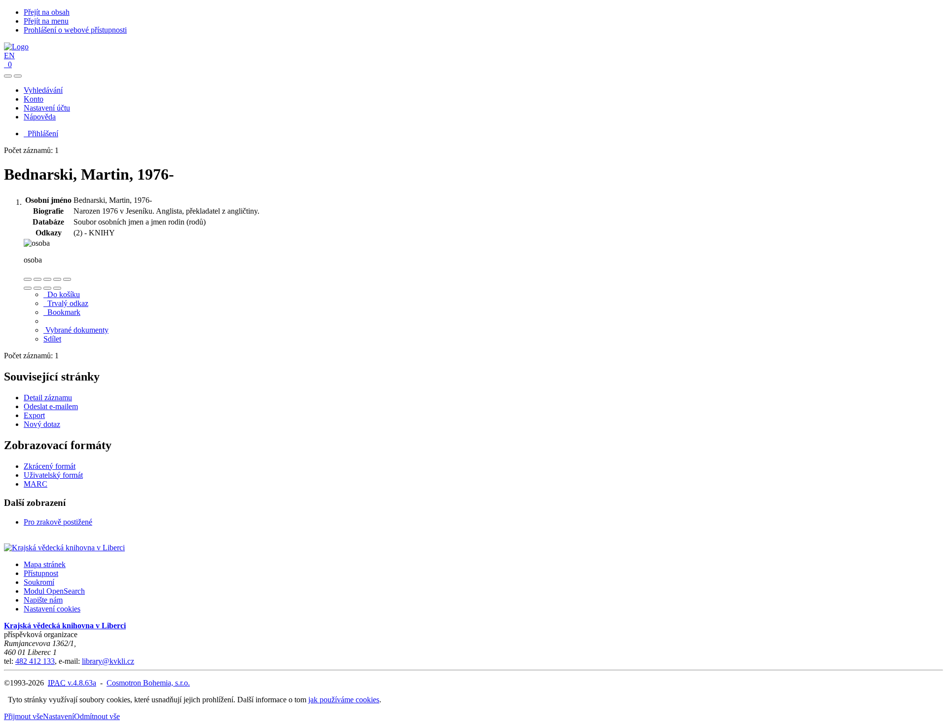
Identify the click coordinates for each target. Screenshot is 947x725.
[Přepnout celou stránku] (57, 279)
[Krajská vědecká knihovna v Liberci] (64, 547)
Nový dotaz (42, 424)
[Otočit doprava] (37, 288)
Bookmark (61, 312)
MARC (35, 484)
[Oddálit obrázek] (37, 279)
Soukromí (39, 582)
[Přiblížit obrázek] (28, 279)
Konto (33, 99)
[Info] (67, 279)
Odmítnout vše (97, 716)
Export (34, 415)
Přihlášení (41, 133)
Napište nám (43, 600)
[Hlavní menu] (18, 76)
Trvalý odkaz (65, 303)
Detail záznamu (48, 397)
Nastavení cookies (52, 609)
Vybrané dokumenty (76, 330)
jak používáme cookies (343, 699)
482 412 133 (35, 661)
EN (9, 55)
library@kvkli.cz (108, 661)
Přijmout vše (23, 716)
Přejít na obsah (47, 12)
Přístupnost (41, 573)
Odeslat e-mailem (51, 406)
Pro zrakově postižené (58, 522)
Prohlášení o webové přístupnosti (75, 30)
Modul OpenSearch (54, 591)
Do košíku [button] (61, 294)
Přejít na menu (46, 21)
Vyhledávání (43, 90)
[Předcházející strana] (47, 288)
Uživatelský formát (53, 475)
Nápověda (40, 117)
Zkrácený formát (49, 466)
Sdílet (52, 339)
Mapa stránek (45, 564)
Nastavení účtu (47, 108)
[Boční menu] (8, 76)
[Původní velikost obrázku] (47, 279)
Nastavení (58, 716)
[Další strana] (57, 288)
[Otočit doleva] (28, 288)
